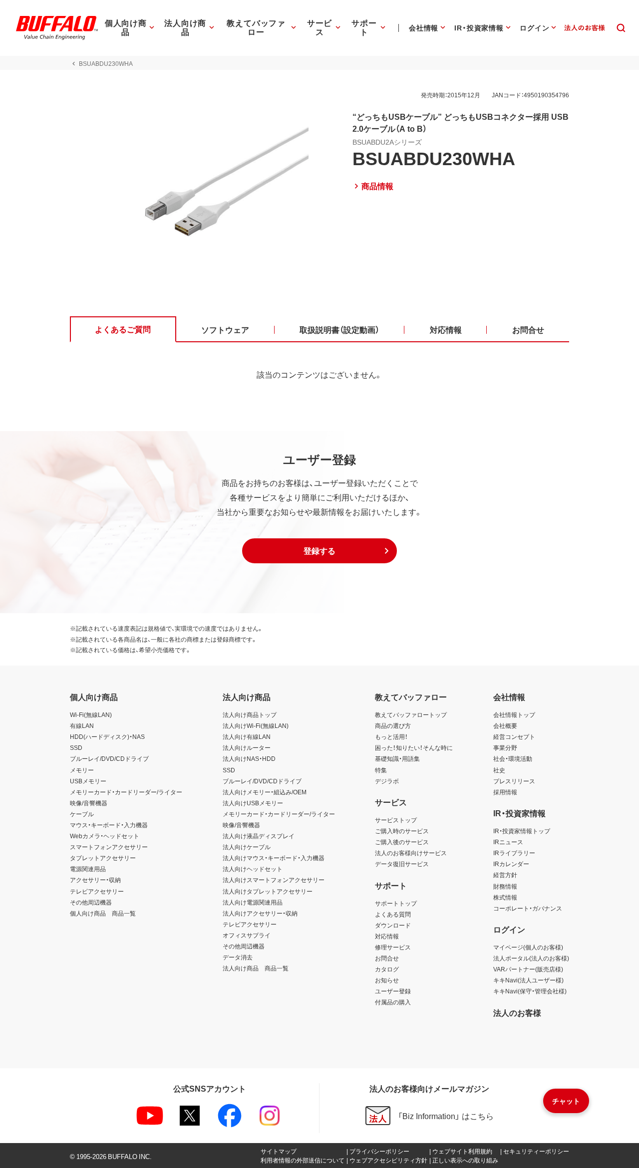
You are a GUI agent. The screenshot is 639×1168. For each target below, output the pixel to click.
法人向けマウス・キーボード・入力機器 (273, 857)
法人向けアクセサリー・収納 (260, 913)
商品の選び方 (393, 725)
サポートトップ (396, 903)
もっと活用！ (391, 736)
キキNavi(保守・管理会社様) (530, 990)
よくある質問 (393, 914)
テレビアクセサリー (97, 891)
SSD (76, 747)
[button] (319, 550)
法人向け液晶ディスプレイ (259, 835)
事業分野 (505, 747)
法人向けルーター (247, 747)
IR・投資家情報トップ (521, 830)
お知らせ (387, 979)
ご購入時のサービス (402, 830)
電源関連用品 (88, 868)
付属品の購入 (393, 1001)
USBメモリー (88, 780)
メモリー (82, 769)
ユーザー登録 (393, 990)
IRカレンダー (511, 863)
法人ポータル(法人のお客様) (531, 957)
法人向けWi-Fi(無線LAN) (256, 725)
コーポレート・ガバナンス (527, 908)
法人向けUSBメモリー (253, 802)
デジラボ (387, 780)
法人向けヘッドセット (253, 868)
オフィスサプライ (247, 935)
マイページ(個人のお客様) (528, 946)
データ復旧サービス (402, 863)
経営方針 (505, 874)
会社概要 (505, 725)
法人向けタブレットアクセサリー (268, 891)
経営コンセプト (514, 736)
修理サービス (393, 946)
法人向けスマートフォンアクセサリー (273, 879)
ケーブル (82, 813)
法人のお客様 (517, 1012)
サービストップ (396, 819)
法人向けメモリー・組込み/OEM (265, 791)
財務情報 (505, 886)
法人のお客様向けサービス (411, 852)
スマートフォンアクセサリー (109, 846)
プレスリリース (514, 780)
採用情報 (505, 791)
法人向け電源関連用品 (253, 902)
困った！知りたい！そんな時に (414, 747)
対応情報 (387, 936)
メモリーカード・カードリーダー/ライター (126, 791)
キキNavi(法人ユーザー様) (528, 979)
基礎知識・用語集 (397, 758)
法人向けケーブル (247, 846)
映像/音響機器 (88, 802)
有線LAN (82, 725)
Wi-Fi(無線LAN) (91, 714)
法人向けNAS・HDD (249, 758)
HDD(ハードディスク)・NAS (107, 736)
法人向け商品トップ (250, 714)
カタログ (387, 968)
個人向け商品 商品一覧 (103, 913)
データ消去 (238, 956)
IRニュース (508, 841)
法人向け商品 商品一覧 (256, 967)
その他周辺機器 (91, 902)
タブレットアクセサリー (103, 857)
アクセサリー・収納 (95, 879)
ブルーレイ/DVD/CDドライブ (109, 758)
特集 (381, 769)
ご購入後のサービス (402, 841)
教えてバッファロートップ (411, 714)
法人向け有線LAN (247, 736)
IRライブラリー (514, 852)
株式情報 (505, 897)
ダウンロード (393, 925)
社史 (499, 769)
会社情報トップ (514, 714)
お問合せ (387, 957)
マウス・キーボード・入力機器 (109, 824)
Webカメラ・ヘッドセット (104, 835)
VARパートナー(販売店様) (528, 968)
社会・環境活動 (512, 758)
